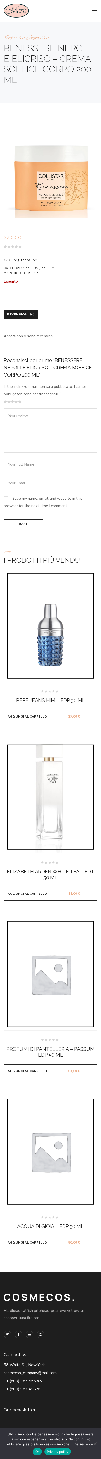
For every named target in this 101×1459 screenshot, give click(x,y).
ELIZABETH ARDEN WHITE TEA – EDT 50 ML (50, 875)
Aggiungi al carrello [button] (27, 716)
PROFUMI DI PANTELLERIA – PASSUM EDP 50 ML (50, 1052)
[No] (94, 1443)
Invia (23, 524)
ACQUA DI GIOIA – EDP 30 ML (50, 1226)
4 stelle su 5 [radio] (16, 402)
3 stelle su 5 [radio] (12, 402)
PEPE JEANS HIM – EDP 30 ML (50, 700)
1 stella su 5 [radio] (5, 402)
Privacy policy (57, 1452)
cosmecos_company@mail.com (30, 1373)
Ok (37, 1452)
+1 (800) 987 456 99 (23, 1389)
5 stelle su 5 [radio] (20, 402)
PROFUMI (32, 268)
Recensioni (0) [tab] (21, 314)
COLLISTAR (29, 273)
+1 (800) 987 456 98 (23, 1381)
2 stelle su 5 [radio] (9, 402)
